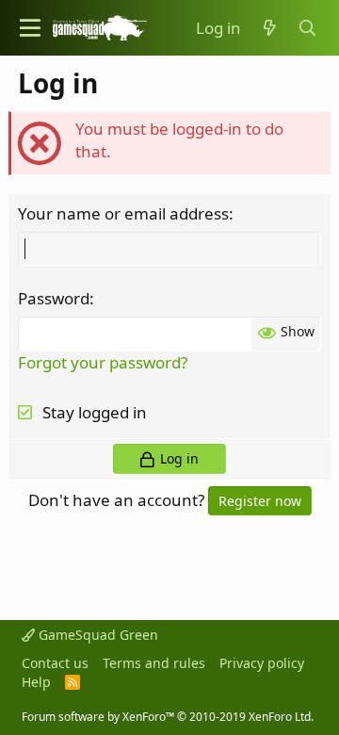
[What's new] (269, 28)
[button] (30, 28)
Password (53, 298)
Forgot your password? (102, 362)
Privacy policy (261, 663)
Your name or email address (123, 213)
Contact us (55, 663)
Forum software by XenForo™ (168, 717)
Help (36, 682)
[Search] (308, 28)
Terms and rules (154, 663)
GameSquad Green (96, 635)
